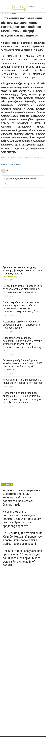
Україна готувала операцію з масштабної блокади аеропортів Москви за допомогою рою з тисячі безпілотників (21, 497)
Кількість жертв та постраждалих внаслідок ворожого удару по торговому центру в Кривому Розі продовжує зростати (22, 519)
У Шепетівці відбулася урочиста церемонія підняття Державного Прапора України (21, 324)
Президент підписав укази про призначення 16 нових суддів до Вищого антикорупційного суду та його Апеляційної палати (22, 397)
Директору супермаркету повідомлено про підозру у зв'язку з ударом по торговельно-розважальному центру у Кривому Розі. (22, 344)
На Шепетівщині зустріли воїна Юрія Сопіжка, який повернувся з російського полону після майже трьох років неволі (23, 538)
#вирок (18, 164)
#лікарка (4, 164)
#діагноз (11, 164)
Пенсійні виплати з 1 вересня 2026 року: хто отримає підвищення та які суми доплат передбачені (22, 289)
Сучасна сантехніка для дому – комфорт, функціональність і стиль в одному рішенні (22, 270)
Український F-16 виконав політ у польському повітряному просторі (22, 381)
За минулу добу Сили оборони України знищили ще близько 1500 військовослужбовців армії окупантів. (22, 365)
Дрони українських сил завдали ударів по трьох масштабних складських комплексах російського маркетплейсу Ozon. (21, 307)
